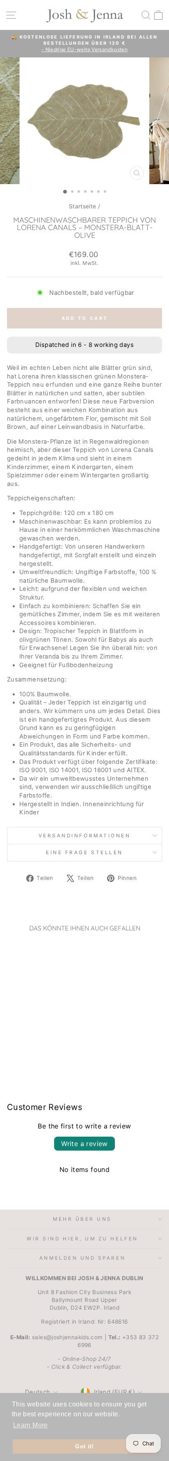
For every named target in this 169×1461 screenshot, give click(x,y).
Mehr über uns (82, 1219)
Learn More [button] (30, 1425)
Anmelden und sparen (82, 1258)
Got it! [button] (84, 1446)
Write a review (84, 1144)
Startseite (82, 206)
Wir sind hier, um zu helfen (82, 1239)
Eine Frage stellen (84, 852)
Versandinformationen (85, 836)
